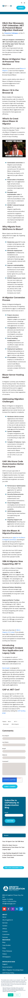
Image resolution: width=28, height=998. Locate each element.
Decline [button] (17, 995)
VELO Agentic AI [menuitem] (7, 920)
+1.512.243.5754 (11, 901)
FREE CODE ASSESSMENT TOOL (13, 867)
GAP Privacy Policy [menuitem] (8, 973)
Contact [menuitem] (4, 931)
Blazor (9, 721)
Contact (20, 7)
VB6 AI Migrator (15, 724)
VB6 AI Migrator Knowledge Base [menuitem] (12, 970)
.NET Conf (14, 689)
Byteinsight (6, 724)
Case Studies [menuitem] (6, 945)
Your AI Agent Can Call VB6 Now (13, 841)
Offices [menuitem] (4, 928)
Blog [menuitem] (3, 942)
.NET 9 (15, 721)
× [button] (25, 977)
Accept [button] (10, 995)
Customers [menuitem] (5, 934)
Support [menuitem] (4, 964)
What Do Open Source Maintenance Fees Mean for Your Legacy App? (13, 847)
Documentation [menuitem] (7, 967)
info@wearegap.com (9, 903)
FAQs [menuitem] (4, 948)
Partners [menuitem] (5, 937)
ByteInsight (6, 668)
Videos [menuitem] (4, 954)
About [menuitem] (4, 917)
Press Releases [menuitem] (7, 951)
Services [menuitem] (5, 923)
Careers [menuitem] (4, 925)
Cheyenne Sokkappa (11, 33)
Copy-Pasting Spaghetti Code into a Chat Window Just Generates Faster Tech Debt (13, 855)
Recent (6, 835)
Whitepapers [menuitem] (6, 957)
